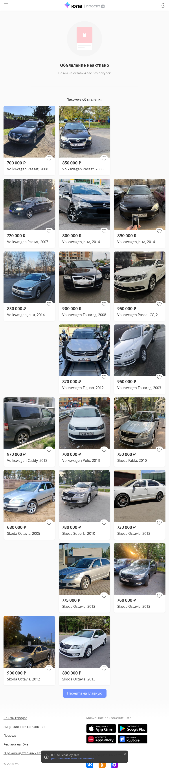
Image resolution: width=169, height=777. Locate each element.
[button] (49, 158)
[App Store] (101, 728)
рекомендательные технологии (72, 758)
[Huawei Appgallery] (101, 739)
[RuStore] (132, 739)
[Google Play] (132, 728)
